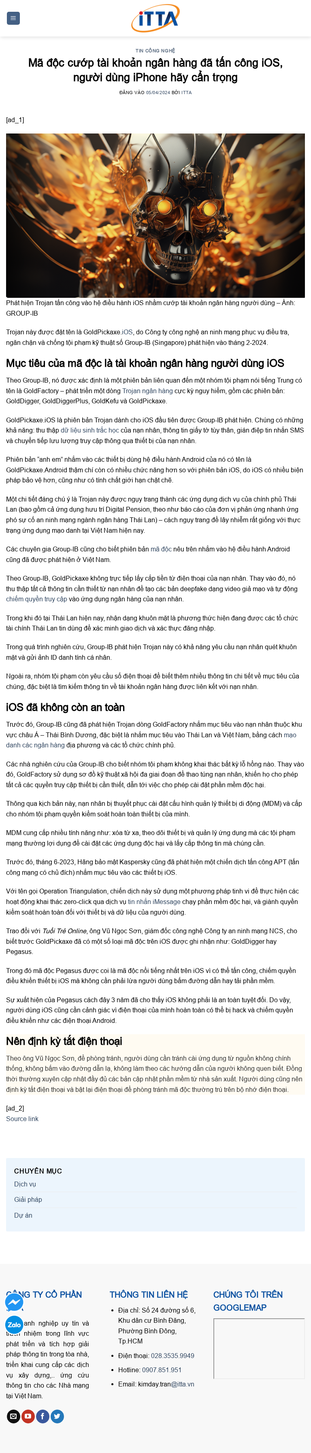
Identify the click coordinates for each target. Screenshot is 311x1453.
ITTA (186, 92)
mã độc (161, 549)
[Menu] (13, 18)
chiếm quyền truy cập (36, 599)
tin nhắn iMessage (154, 901)
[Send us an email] (13, 1416)
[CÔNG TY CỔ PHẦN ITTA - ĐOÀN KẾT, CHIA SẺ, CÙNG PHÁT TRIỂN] (155, 18)
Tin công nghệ (155, 51)
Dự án (23, 1215)
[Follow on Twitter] (57, 1416)
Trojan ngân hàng (147, 390)
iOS (127, 332)
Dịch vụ (25, 1184)
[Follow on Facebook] (42, 1416)
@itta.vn (182, 1384)
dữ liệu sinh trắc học (90, 430)
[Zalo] (14, 1325)
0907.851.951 (162, 1369)
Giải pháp (28, 1199)
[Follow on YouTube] (28, 1416)
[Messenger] (14, 1302)
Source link (22, 1118)
